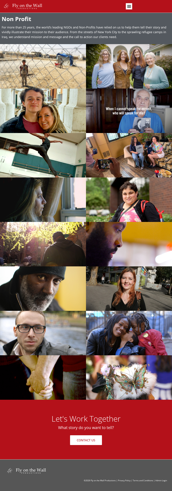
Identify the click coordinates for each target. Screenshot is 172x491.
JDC (129, 285)
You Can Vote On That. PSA (129, 151)
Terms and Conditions (143, 480)
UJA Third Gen (129, 105)
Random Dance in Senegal (43, 155)
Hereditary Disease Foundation (129, 63)
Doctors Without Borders (43, 66)
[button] (129, 6)
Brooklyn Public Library (129, 240)
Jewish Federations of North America (129, 196)
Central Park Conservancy (129, 377)
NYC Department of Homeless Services (43, 285)
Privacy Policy (124, 480)
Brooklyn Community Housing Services (43, 240)
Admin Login (161, 480)
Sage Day (43, 374)
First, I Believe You (43, 196)
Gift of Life (43, 107)
